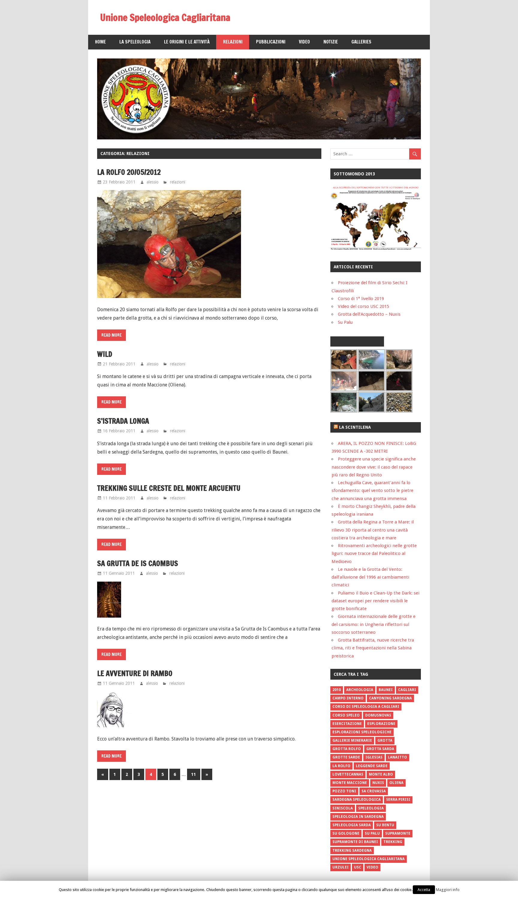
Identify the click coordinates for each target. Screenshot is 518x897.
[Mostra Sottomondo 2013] (375, 248)
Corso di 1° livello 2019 (361, 298)
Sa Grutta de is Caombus (137, 563)
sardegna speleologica (356, 799)
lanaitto (397, 757)
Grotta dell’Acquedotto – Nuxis (369, 314)
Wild (104, 354)
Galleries (361, 42)
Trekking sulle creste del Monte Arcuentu (168, 488)
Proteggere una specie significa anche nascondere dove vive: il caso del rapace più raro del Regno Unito (374, 467)
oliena (396, 783)
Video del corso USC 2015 (363, 306)
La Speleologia (134, 42)
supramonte (397, 833)
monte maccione (349, 783)
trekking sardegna (352, 850)
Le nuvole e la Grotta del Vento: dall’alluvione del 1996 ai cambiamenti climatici (370, 577)
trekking (392, 842)
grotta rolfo (346, 749)
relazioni (177, 182)
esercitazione (347, 724)
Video (304, 42)
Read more (111, 335)
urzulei (340, 867)
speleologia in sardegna (358, 817)
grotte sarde (346, 757)
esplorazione (381, 724)
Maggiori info (448, 889)
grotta (384, 740)
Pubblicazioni (270, 42)
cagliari (407, 690)
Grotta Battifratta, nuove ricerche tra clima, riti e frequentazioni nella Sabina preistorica (373, 648)
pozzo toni (344, 791)
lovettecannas (347, 774)
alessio (153, 182)
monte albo (381, 774)
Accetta (424, 889)
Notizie (330, 42)
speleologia (371, 808)
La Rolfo (341, 766)
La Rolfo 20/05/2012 (129, 172)
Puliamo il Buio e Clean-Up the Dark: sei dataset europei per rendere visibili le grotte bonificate (375, 601)
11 (193, 774)
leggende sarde (372, 766)
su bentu (385, 825)
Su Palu (345, 322)
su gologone (345, 833)
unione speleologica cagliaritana (368, 859)
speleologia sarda (351, 825)
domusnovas (378, 715)
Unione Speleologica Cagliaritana (165, 17)
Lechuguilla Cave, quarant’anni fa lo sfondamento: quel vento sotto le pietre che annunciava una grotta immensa (372, 490)
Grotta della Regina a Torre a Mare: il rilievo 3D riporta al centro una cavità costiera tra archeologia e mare (373, 530)
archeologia (359, 690)
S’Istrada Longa (123, 421)
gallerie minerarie (352, 740)
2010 (336, 690)
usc (357, 867)
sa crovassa (374, 791)
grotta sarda (380, 749)
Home (100, 42)
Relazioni (233, 42)
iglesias (374, 757)
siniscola (342, 808)
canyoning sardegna (390, 698)
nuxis (378, 783)
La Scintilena (355, 427)
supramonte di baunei (355, 842)
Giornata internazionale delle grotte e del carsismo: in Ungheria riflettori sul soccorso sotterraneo (373, 624)
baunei (386, 690)
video (372, 867)
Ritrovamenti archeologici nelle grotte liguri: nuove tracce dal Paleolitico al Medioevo (374, 553)
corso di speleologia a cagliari (365, 707)
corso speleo (346, 715)
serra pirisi (398, 799)
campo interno (348, 698)
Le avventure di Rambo (134, 673)
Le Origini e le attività (187, 42)
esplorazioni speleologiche (361, 732)
